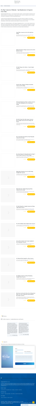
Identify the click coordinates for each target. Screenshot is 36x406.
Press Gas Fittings (13, 393)
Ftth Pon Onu (11, 403)
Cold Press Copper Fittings (7, 393)
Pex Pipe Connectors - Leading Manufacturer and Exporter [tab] (12, 319)
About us (2, 397)
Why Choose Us (5, 397)
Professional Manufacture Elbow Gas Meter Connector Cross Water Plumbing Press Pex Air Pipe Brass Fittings (25, 103)
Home (2, 5)
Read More (25, 37)
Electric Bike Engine (8, 402)
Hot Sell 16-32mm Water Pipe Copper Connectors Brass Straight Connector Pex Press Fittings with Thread (24, 120)
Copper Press (2, 393)
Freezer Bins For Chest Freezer (5, 403)
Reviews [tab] (5, 316)
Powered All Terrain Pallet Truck (16, 402)
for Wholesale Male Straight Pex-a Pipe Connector (24, 258)
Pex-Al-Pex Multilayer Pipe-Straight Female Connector (25, 223)
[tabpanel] (18, 329)
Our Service (11, 397)
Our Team (8, 397)
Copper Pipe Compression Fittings (18, 393)
